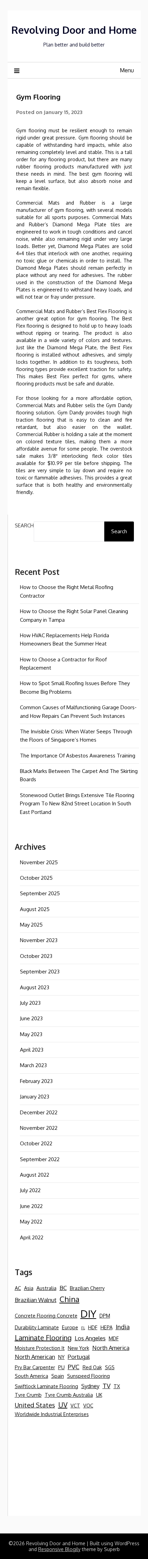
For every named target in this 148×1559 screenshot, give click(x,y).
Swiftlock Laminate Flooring (46, 1386)
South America (31, 1376)
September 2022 (40, 1159)
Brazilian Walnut (35, 1299)
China (70, 1299)
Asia (28, 1288)
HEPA (107, 1327)
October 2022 (36, 1143)
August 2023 (34, 987)
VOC (88, 1405)
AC (18, 1288)
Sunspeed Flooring (88, 1376)
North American (35, 1356)
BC (63, 1287)
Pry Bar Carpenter (35, 1367)
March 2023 (33, 1065)
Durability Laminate (37, 1327)
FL (83, 1327)
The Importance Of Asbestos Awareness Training (77, 755)
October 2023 (36, 956)
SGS (110, 1367)
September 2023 (40, 971)
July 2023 (30, 1003)
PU (61, 1367)
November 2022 (38, 1128)
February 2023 (36, 1081)
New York (78, 1348)
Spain (57, 1376)
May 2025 (31, 924)
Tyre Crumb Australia (69, 1395)
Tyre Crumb (28, 1395)
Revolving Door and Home (74, 29)
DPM (104, 1315)
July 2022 (30, 1190)
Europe (70, 1327)
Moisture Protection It (40, 1348)
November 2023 (38, 940)
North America (110, 1347)
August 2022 (34, 1174)
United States (35, 1405)
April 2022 (31, 1237)
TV (106, 1386)
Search (24, 525)
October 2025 (36, 878)
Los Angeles (90, 1338)
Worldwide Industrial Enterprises (52, 1414)
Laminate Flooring (43, 1337)
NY (61, 1357)
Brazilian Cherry (87, 1288)
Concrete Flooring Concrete (46, 1315)
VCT (75, 1405)
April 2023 (31, 1049)
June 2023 (31, 1018)
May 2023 (31, 1034)
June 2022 (31, 1206)
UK (99, 1395)
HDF (92, 1327)
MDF (114, 1338)
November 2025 (39, 862)
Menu (127, 70)
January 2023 (34, 1096)
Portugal (79, 1356)
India (123, 1327)
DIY (88, 1313)
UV (62, 1404)
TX (117, 1386)
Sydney (90, 1386)
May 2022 (31, 1221)
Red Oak (92, 1367)
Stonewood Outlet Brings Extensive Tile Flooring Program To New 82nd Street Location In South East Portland (77, 803)
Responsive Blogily (59, 1549)
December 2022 (38, 1112)
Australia (46, 1288)
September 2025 (40, 893)
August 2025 (35, 909)
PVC (74, 1367)
